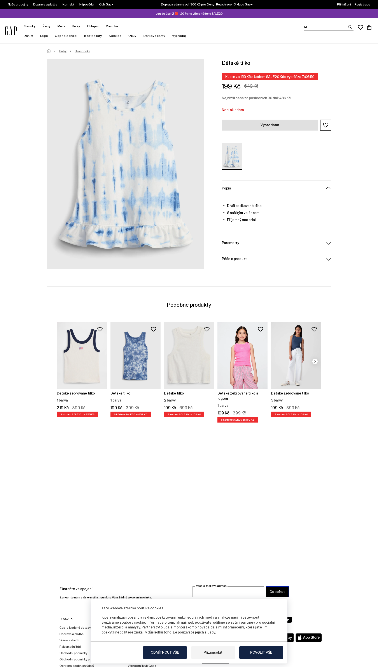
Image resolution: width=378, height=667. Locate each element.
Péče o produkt (234, 259)
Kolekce (115, 35)
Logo (44, 35)
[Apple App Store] (309, 637)
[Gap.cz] (11, 30)
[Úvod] (49, 51)
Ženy (47, 26)
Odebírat (277, 592)
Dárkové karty (154, 35)
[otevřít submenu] (38, 26)
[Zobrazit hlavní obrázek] (125, 164)
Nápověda (86, 4)
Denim (28, 35)
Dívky (76, 26)
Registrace (224, 4)
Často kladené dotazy (75, 627)
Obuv (132, 35)
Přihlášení (344, 4)
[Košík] (369, 27)
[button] (325, 125)
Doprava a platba (45, 4)
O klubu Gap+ (243, 4)
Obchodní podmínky (73, 653)
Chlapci (93, 26)
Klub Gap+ (106, 4)
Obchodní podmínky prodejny (80, 659)
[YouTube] (288, 620)
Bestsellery (93, 35)
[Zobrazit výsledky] (350, 27)
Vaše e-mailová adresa (211, 585)
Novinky (30, 26)
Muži (61, 26)
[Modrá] (232, 156)
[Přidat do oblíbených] (99, 329)
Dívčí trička (82, 51)
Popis (226, 188)
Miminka (112, 26)
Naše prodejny (18, 4)
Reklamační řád (70, 646)
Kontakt (68, 4)
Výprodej (179, 35)
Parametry (230, 243)
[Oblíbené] (360, 27)
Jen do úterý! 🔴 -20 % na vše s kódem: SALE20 (189, 13)
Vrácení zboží (69, 640)
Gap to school (66, 35)
